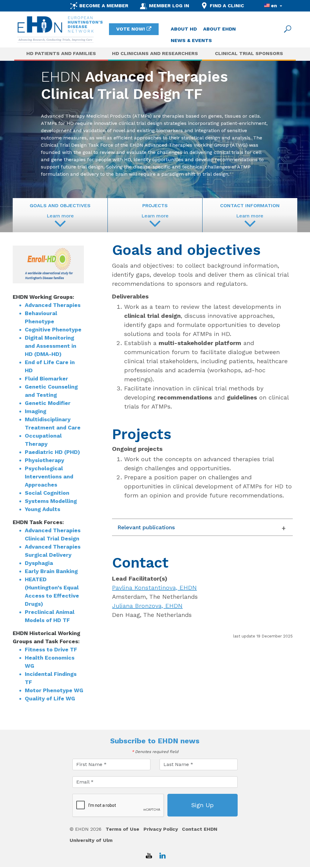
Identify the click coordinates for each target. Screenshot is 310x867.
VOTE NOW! (130, 29)
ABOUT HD (184, 29)
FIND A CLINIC (227, 5)
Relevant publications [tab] (146, 527)
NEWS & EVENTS (191, 40)
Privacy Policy (160, 829)
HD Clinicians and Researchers (155, 53)
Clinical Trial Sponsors (249, 53)
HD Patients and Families (61, 53)
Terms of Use (122, 829)
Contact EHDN (199, 829)
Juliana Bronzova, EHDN (147, 605)
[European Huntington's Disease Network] (60, 29)
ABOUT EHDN (219, 29)
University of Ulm (91, 840)
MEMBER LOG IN (169, 5)
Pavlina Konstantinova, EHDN (154, 587)
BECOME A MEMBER (103, 5)
